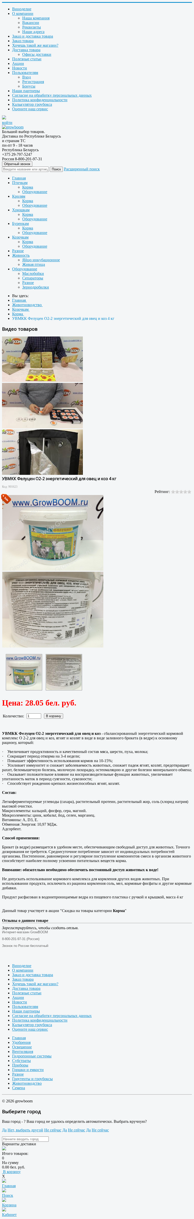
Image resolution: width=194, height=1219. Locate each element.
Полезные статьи (26, 59)
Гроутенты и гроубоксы (32, 1079)
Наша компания (36, 18)
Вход (26, 77)
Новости (19, 68)
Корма (27, 187)
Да (4, 1130)
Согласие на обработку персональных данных (52, 95)
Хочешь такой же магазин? (35, 45)
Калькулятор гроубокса (32, 104)
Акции (18, 63)
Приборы (20, 1065)
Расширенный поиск (82, 169)
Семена (18, 1088)
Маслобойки (33, 273)
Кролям (18, 196)
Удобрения (21, 1042)
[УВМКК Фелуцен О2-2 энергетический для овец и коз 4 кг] (24, 672)
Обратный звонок (17, 164)
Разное (18, 251)
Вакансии (30, 22)
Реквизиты (31, 27)
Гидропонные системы (32, 1056)
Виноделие (21, 9)
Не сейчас (52, 1130)
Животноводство (27, 1083)
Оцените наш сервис (30, 109)
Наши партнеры (26, 91)
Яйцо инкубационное (41, 260)
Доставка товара (26, 50)
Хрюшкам (21, 210)
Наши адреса (33, 32)
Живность (21, 255)
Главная (19, 178)
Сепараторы (32, 278)
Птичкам (20, 182)
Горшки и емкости (28, 1070)
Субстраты (21, 1060)
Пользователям (25, 72)
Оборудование (34, 192)
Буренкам (20, 223)
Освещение (22, 1047)
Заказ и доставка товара (32, 36)
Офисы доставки (36, 54)
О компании (22, 13)
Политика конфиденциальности (39, 100)
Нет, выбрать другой (25, 1130)
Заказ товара (23, 41)
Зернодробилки (35, 287)
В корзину (11, 1172)
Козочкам (20, 237)
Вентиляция (22, 1051)
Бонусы (28, 86)
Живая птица (33, 264)
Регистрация (33, 82)
